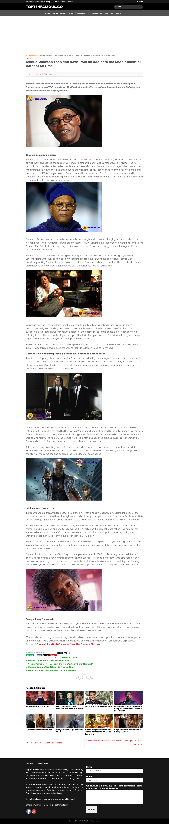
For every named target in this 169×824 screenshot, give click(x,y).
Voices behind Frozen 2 (68, 657)
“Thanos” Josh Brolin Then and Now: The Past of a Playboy (67, 644)
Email (89, 776)
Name (89, 767)
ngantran (52, 74)
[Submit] (141, 7)
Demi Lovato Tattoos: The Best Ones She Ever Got (52, 670)
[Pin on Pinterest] (91, 678)
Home (47, 13)
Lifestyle (81, 13)
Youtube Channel (94, 13)
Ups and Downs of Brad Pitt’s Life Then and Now (51, 667)
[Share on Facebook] (78, 678)
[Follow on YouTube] (142, 2)
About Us (109, 13)
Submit (91, 809)
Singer (63, 13)
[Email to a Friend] (87, 678)
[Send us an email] (139, 2)
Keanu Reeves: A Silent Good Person (46, 743)
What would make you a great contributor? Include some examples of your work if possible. (114, 787)
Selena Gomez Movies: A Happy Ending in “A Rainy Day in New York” (60, 664)
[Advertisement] (84, 34)
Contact (120, 13)
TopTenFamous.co (42, 7)
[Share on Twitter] (82, 678)
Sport (71, 13)
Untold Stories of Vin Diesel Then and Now (48, 660)
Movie (55, 13)
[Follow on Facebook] (137, 2)
